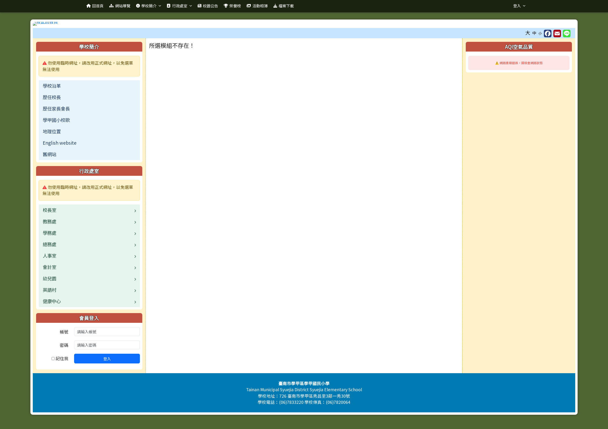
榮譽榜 (235, 6)
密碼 (64, 345)
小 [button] (540, 33)
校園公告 (210, 6)
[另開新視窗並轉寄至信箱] (557, 33)
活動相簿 (260, 6)
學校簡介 (149, 6)
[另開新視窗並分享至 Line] (566, 33)
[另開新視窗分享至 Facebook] (547, 33)
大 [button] (527, 32)
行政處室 (179, 6)
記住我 (61, 358)
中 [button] (534, 33)
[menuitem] (89, 86)
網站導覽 (122, 6)
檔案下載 (286, 6)
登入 (517, 6)
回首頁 (98, 6)
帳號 (64, 332)
